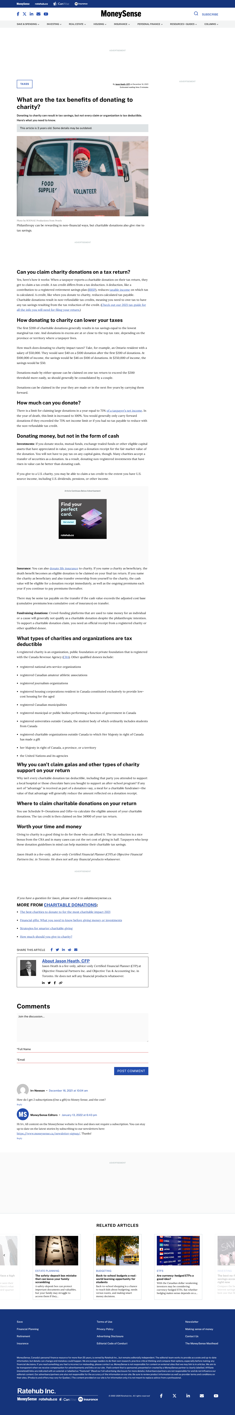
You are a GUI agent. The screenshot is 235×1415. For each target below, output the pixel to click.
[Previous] (5, 1255)
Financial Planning (28, 1329)
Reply (19, 1104)
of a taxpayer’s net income (124, 410)
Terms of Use (104, 1321)
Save (20, 1321)
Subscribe (210, 14)
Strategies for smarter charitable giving (46, 928)
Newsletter (191, 1321)
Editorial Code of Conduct (112, 1343)
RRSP (92, 290)
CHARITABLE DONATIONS (70, 905)
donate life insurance (64, 568)
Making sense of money (199, 1329)
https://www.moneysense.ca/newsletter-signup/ (48, 1133)
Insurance (22, 1343)
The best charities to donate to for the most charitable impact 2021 (65, 912)
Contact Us (191, 1336)
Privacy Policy (105, 1329)
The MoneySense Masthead (201, 1343)
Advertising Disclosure (110, 1336)
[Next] (229, 1255)
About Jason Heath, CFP (66, 961)
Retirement (23, 1336)
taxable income (120, 290)
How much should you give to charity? (46, 936)
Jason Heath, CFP (122, 84)
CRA (66, 657)
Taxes (24, 83)
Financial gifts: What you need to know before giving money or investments (71, 920)
